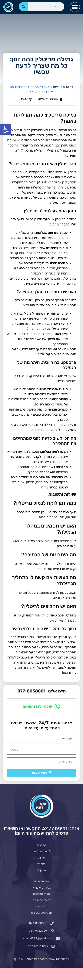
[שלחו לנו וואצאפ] (57, 706)
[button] (5, 129)
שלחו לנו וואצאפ (37, 706)
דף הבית (68, 87)
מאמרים (55, 87)
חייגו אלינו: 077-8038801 (41, 691)
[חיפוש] (23, 6)
